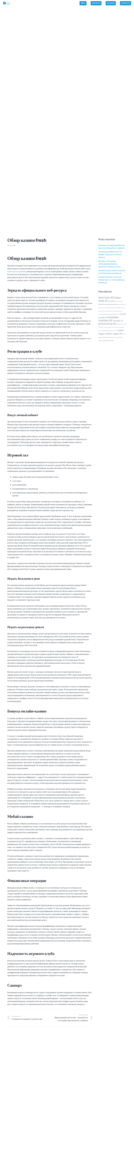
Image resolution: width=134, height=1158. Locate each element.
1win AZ (109, 297)
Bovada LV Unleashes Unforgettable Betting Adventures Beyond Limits (109, 264)
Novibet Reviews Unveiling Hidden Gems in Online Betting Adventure (111, 280)
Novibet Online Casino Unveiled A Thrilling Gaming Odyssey (111, 272)
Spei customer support (106, 327)
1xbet (118, 297)
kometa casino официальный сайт (111, 314)
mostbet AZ (105, 320)
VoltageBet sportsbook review (109, 331)
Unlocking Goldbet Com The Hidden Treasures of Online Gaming (110, 254)
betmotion (102, 304)
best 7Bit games (119, 301)
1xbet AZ (103, 301)
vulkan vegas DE (113, 334)
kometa (118, 308)
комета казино (114, 337)
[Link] (7, 3)
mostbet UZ (118, 320)
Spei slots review (116, 327)
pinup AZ (111, 323)
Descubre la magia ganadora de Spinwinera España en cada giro (111, 247)
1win (101, 297)
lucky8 (123, 314)
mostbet (113, 317)
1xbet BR (111, 301)
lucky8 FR (102, 317)
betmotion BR (111, 304)
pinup (101, 323)
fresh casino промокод (16, 271)
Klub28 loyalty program (110, 308)
